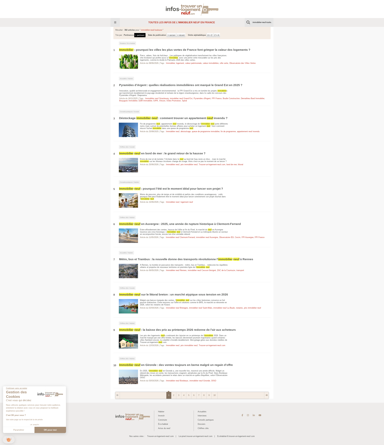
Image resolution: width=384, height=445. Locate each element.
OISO (213, 381)
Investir (161, 416)
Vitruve (162, 101)
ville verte (224, 63)
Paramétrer (18, 430)
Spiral (184, 101)
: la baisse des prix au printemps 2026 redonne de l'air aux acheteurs (177, 329)
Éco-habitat (163, 424)
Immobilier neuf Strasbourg (157, 98)
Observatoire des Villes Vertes (242, 63)
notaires (239, 308)
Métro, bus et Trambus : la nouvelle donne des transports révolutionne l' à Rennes (186, 259)
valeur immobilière (211, 63)
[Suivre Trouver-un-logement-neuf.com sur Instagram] (248, 415)
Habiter (161, 411)
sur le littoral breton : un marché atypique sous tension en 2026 (173, 294)
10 (214, 395)
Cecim (237, 237)
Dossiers (201, 424)
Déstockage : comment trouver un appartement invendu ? (173, 118)
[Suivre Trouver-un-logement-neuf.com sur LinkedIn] (254, 415)
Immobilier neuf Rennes (176, 270)
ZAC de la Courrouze (226, 270)
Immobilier (170, 63)
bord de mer (231, 164)
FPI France (217, 98)
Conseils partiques (206, 420)
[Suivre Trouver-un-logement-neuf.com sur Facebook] (242, 415)
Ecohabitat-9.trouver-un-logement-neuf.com (236, 436)
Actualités (202, 411)
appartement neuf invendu (248, 131)
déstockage (186, 131)
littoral (240, 164)
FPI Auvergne (248, 237)
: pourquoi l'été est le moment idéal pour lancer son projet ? (171, 188)
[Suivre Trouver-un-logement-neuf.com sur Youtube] (260, 415)
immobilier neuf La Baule (224, 308)
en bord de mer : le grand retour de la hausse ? (162, 153)
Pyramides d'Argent (202, 98)
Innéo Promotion (173, 101)
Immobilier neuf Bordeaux (177, 381)
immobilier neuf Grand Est (181, 98)
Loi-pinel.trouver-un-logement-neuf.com (195, 436)
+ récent (180, 35)
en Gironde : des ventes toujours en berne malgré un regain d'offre (176, 364)
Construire (162, 420)
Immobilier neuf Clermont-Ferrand (180, 237)
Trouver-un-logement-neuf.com (212, 164)
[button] (9, 439)
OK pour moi (50, 430)
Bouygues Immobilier (128, 101)
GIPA (155, 101)
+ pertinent (139, 35)
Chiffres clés (203, 428)
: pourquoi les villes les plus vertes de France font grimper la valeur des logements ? (184, 49)
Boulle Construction (231, 98)
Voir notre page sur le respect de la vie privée (24, 420)
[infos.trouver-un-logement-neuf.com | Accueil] (192, 9)
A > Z (209, 35)
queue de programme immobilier (205, 131)
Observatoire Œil (226, 237)
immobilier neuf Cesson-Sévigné (202, 270)
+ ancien (171, 35)
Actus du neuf (164, 428)
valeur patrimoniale (193, 63)
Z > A (216, 35)
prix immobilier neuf (189, 164)
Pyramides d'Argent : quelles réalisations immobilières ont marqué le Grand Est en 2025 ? (180, 85)
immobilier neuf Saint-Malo (200, 308)
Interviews (202, 416)
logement (180, 63)
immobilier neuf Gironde (199, 381)
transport (240, 270)
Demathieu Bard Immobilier (252, 98)
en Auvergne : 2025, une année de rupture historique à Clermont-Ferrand (180, 224)
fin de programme (228, 131)
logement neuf (187, 202)
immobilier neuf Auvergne (207, 237)
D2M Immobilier (145, 101)
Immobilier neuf (172, 131)
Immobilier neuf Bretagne (177, 308)
